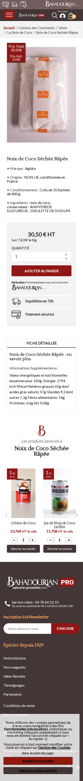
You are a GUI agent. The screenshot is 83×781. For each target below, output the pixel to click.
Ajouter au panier (42, 271)
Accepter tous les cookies (38, 760)
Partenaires (12, 694)
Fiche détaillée (42, 343)
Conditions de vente (19, 705)
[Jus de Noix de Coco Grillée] (59, 493)
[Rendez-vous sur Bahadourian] (62, 4)
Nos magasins (14, 667)
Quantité (20, 248)
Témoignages (14, 685)
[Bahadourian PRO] (41, 583)
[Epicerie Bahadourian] (32, 15)
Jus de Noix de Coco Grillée (59, 525)
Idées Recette (14, 676)
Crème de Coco (23, 523)
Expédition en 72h (39, 301)
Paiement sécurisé (39, 314)
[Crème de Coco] (23, 493)
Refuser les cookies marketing (38, 770)
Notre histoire (14, 658)
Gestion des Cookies (54, 747)
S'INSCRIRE (65, 628)
